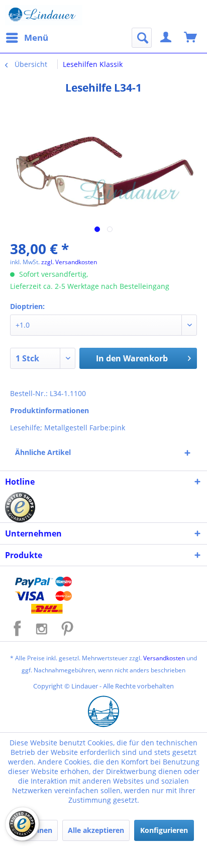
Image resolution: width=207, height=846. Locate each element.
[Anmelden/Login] (166, 38)
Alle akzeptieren (96, 830)
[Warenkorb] (191, 38)
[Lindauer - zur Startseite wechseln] (43, 15)
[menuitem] (26, 38)
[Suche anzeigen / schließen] (142, 38)
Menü (36, 37)
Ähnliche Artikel (43, 452)
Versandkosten (164, 658)
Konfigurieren (164, 830)
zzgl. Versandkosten (69, 262)
